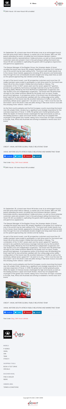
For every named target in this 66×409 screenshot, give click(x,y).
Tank (5, 356)
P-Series (6, 349)
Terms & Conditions (10, 387)
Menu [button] (34, 3)
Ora (4, 354)
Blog (12, 162)
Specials (6, 369)
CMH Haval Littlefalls (21, 162)
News (5, 379)
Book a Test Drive (10, 366)
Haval (5, 351)
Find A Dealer (8, 377)
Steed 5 (6, 359)
